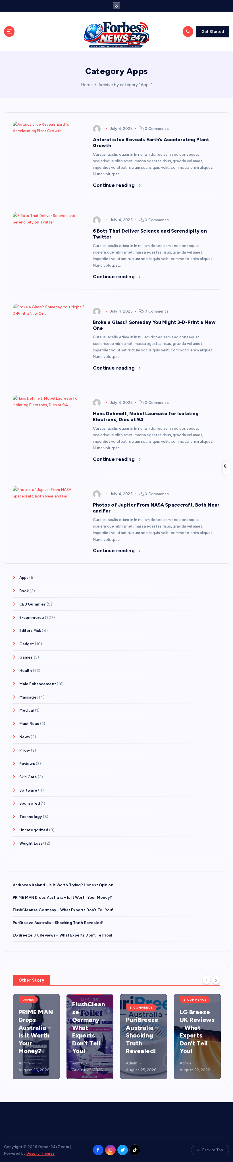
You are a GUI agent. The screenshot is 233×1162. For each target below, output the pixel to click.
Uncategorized (33, 830)
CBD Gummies (32, 604)
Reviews (27, 763)
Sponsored (29, 803)
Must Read (29, 723)
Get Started (212, 31)
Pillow (24, 750)
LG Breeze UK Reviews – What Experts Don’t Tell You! (63, 935)
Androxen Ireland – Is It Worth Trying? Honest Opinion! (64, 885)
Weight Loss (31, 843)
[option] (53, 1036)
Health (25, 670)
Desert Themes (40, 1153)
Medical (26, 710)
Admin (41, 1063)
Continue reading (114, 185)
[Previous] (206, 979)
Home (87, 84)
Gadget (26, 644)
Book (24, 591)
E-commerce (31, 617)
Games (26, 657)
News (24, 737)
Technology (30, 816)
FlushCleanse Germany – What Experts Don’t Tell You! (63, 910)
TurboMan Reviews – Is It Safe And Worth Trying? (213, 1035)
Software (28, 790)
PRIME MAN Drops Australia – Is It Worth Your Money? (62, 897)
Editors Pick (30, 630)
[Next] (216, 979)
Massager (28, 697)
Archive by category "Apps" (125, 84)
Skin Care (28, 777)
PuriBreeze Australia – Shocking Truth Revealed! (58, 922)
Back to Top (212, 1150)
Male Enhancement (37, 684)
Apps (24, 577)
